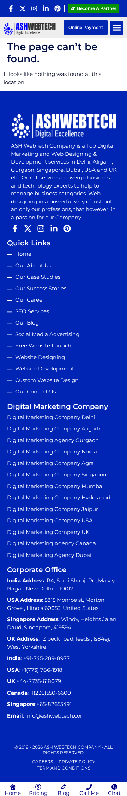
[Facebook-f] (11, 8)
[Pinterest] (57, 8)
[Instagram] (34, 8)
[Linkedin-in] (46, 8)
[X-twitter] (22, 8)
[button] (116, 28)
